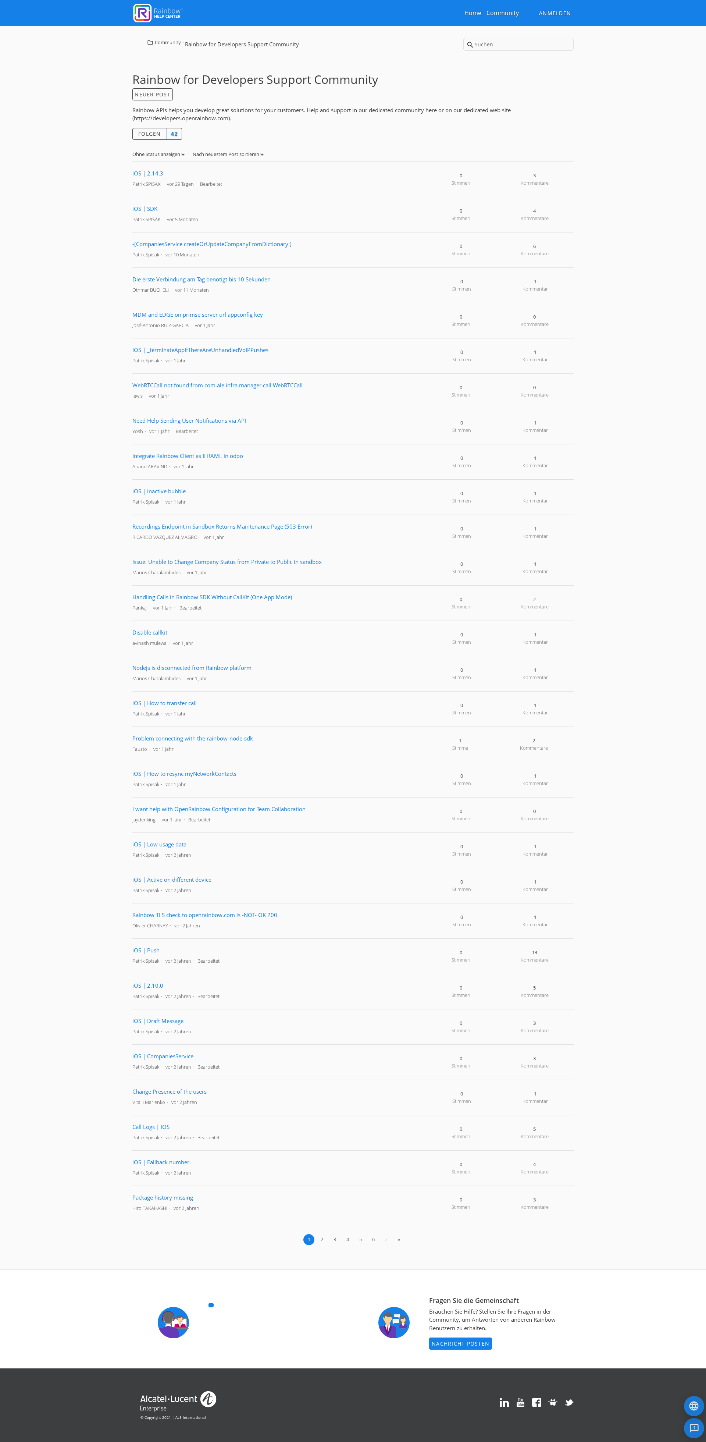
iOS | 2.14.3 (147, 173)
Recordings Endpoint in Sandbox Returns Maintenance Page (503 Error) (222, 526)
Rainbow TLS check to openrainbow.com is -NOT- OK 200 (204, 915)
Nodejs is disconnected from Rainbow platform (192, 667)
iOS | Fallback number (160, 1162)
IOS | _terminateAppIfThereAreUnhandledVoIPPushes (200, 350)
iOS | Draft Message (157, 1020)
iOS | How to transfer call (164, 703)
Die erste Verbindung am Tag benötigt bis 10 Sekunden (201, 279)
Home (472, 13)
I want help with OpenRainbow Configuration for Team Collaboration (219, 809)
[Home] (158, 12)
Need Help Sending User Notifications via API (189, 420)
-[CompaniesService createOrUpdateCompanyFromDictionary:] (212, 244)
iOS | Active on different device (171, 879)
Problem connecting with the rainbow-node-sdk (192, 738)
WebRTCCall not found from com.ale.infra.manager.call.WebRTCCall (217, 385)
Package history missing (162, 1197)
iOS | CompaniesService (162, 1056)
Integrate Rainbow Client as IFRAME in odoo (187, 455)
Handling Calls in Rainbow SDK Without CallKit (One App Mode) (212, 597)
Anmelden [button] (555, 13)
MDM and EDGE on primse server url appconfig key (197, 314)
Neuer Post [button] (153, 94)
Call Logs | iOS (151, 1126)
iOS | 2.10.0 (147, 985)
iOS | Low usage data (159, 844)
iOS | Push (146, 950)
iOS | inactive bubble (159, 491)
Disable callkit (149, 632)
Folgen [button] (149, 133)
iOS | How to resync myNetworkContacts (184, 773)
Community (502, 13)
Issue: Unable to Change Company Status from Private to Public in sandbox (227, 561)
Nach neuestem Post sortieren (226, 154)
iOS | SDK (144, 208)
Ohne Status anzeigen (156, 154)
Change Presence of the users (169, 1091)
